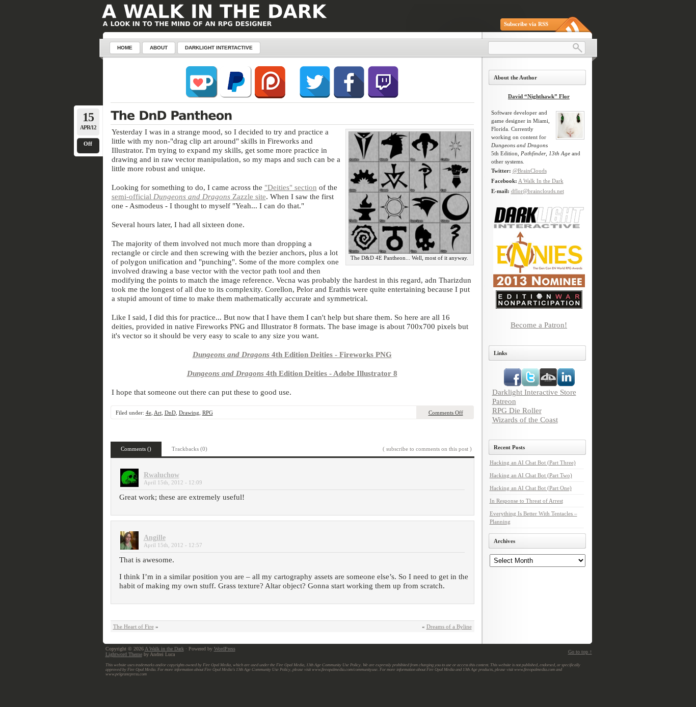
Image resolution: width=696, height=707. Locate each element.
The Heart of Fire (133, 626)
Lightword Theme (123, 654)
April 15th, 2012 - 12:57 (173, 545)
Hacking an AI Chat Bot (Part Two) (531, 475)
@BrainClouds (530, 171)
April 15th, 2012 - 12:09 (173, 482)
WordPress (224, 648)
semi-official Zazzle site (189, 196)
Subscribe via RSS (526, 24)
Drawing (189, 413)
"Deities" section (290, 187)
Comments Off (446, 413)
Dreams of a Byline (449, 626)
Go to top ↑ (580, 652)
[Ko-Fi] (201, 96)
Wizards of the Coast (525, 419)
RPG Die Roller (517, 410)
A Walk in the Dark (164, 648)
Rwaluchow (161, 475)
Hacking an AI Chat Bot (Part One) (531, 488)
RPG (207, 413)
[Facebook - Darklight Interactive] (349, 96)
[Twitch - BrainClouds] (383, 96)
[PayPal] (236, 96)
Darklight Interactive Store (534, 392)
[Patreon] (270, 96)
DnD (170, 413)
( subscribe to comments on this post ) (427, 449)
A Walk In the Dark (541, 181)
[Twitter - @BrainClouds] (315, 96)
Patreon (504, 401)
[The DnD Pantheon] (292, 117)
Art (158, 413)
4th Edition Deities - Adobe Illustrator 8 (292, 373)
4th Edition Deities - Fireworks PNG (292, 354)
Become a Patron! (539, 324)
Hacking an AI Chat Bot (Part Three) (533, 462)
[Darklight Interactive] (539, 227)
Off (88, 144)
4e (148, 413)
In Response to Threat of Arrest (526, 501)
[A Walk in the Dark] (214, 11)
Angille (155, 537)
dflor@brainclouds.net (537, 191)
